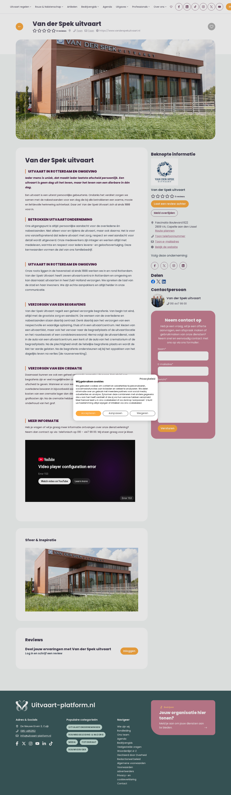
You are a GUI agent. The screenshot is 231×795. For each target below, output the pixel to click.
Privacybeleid (147, 378)
